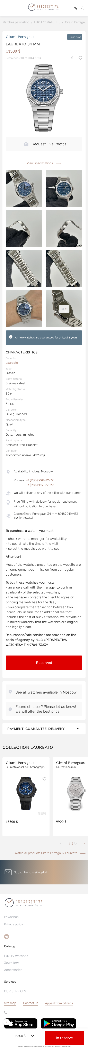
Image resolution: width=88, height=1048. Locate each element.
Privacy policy (13, 924)
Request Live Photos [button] (49, 144)
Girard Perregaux (20, 36)
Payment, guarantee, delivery (35, 729)
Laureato (12, 363)
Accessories (13, 970)
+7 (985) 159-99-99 (40, 485)
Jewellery (11, 963)
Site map (10, 1003)
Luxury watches (16, 956)
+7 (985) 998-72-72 (40, 480)
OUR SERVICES (15, 991)
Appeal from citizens (59, 1003)
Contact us (30, 1003)
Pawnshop (11, 917)
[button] (7, 8)
